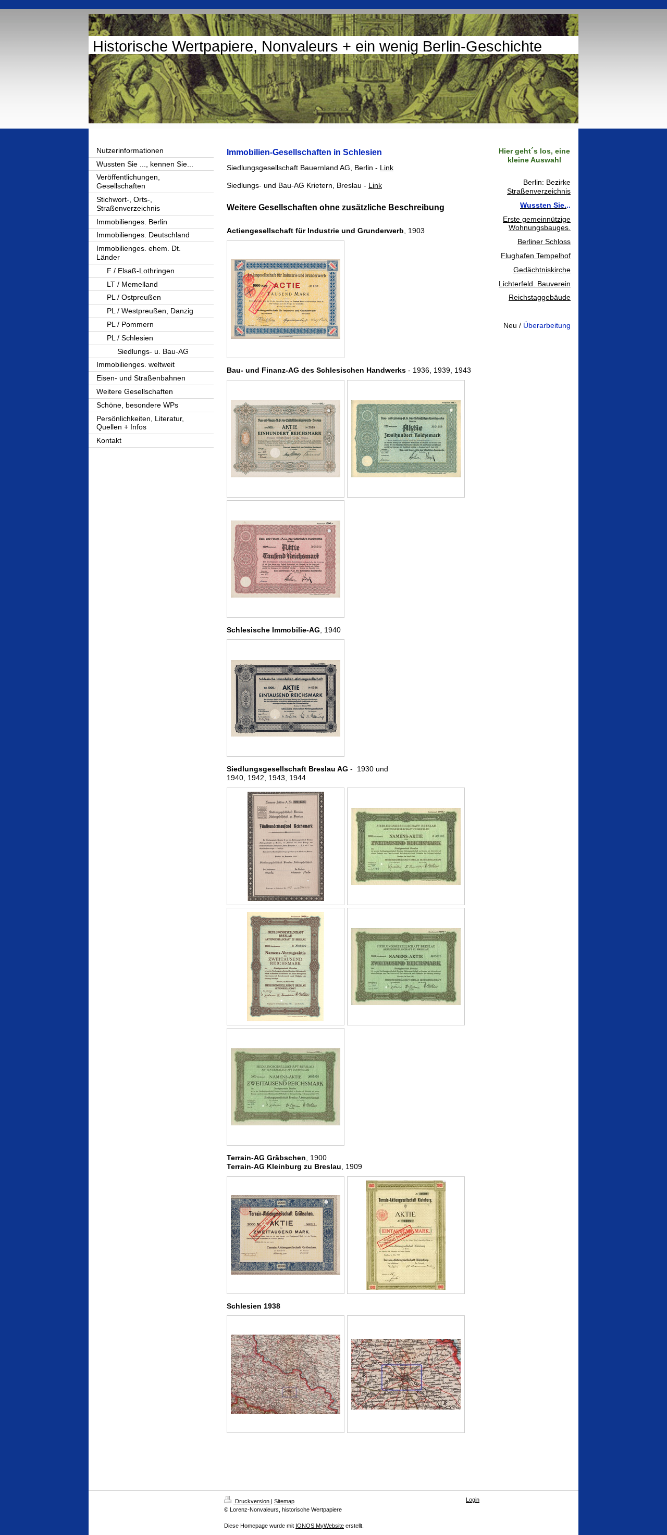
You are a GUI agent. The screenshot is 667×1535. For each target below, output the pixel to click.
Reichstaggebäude (540, 297)
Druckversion (252, 1501)
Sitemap (284, 1501)
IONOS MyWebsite (319, 1526)
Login (472, 1499)
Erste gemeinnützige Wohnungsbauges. (537, 223)
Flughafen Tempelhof (536, 255)
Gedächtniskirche (542, 269)
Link (386, 167)
